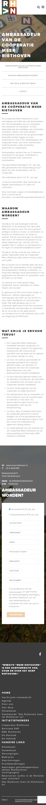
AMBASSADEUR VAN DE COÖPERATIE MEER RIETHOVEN (23, 67)
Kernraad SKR (10, 728)
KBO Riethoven (11, 732)
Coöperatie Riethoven (15, 725)
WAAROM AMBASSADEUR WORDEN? (23, 75)
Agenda (6, 701)
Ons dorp (7, 707)
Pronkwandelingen (13, 764)
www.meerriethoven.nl (17, 465)
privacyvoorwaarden (15, 592)
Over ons (7, 704)
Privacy (5, 800)
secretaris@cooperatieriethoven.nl (28, 197)
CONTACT (23, 91)
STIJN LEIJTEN (27, 801)
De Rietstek (9, 735)
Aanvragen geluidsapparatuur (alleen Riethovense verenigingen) (20, 770)
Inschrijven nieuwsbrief (16, 697)
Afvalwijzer (9, 747)
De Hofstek (9, 738)
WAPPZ (17, 801)
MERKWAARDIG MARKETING (32, 800)
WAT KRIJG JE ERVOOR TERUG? (23, 83)
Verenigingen (10, 753)
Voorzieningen (11, 760)
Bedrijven (8, 757)
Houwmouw (9, 711)
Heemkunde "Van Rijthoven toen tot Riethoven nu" (22, 715)
